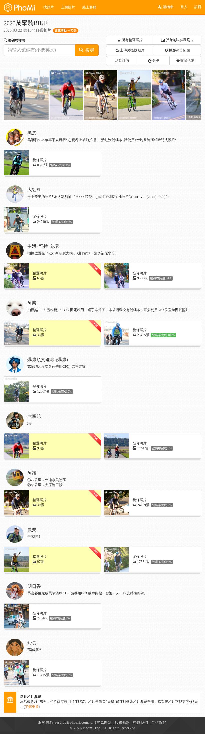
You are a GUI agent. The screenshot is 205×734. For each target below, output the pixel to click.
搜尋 (89, 50)
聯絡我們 (140, 722)
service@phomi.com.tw (74, 722)
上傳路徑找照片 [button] (132, 50)
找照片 (49, 7)
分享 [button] (156, 60)
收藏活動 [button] (187, 60)
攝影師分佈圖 (179, 50)
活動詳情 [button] (122, 60)
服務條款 (122, 722)
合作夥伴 (159, 722)
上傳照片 (68, 7)
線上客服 (89, 7)
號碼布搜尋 (17, 40)
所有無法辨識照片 (180, 40)
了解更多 (32, 707)
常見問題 (104, 722)
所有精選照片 (132, 40)
